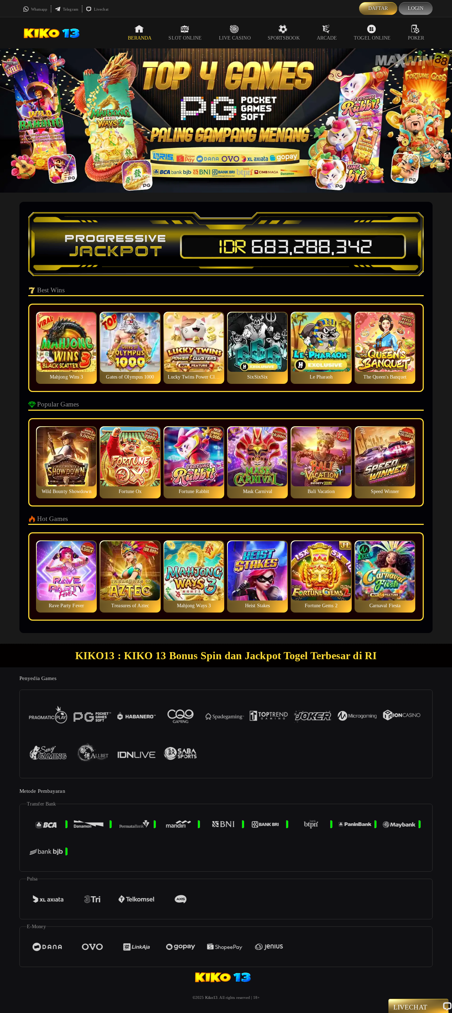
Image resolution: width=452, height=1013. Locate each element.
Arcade (327, 38)
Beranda (140, 38)
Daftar (378, 8)
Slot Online (185, 38)
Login (416, 8)
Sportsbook (284, 38)
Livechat (100, 9)
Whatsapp (38, 9)
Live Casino (235, 38)
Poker (416, 38)
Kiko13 (211, 997)
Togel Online (372, 38)
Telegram (70, 9)
